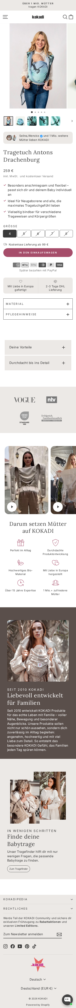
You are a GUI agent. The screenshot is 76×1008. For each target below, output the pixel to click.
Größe (10, 226)
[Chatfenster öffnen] (67, 999)
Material (15, 303)
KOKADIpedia (15, 899)
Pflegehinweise (21, 314)
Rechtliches (15, 908)
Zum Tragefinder (18, 868)
